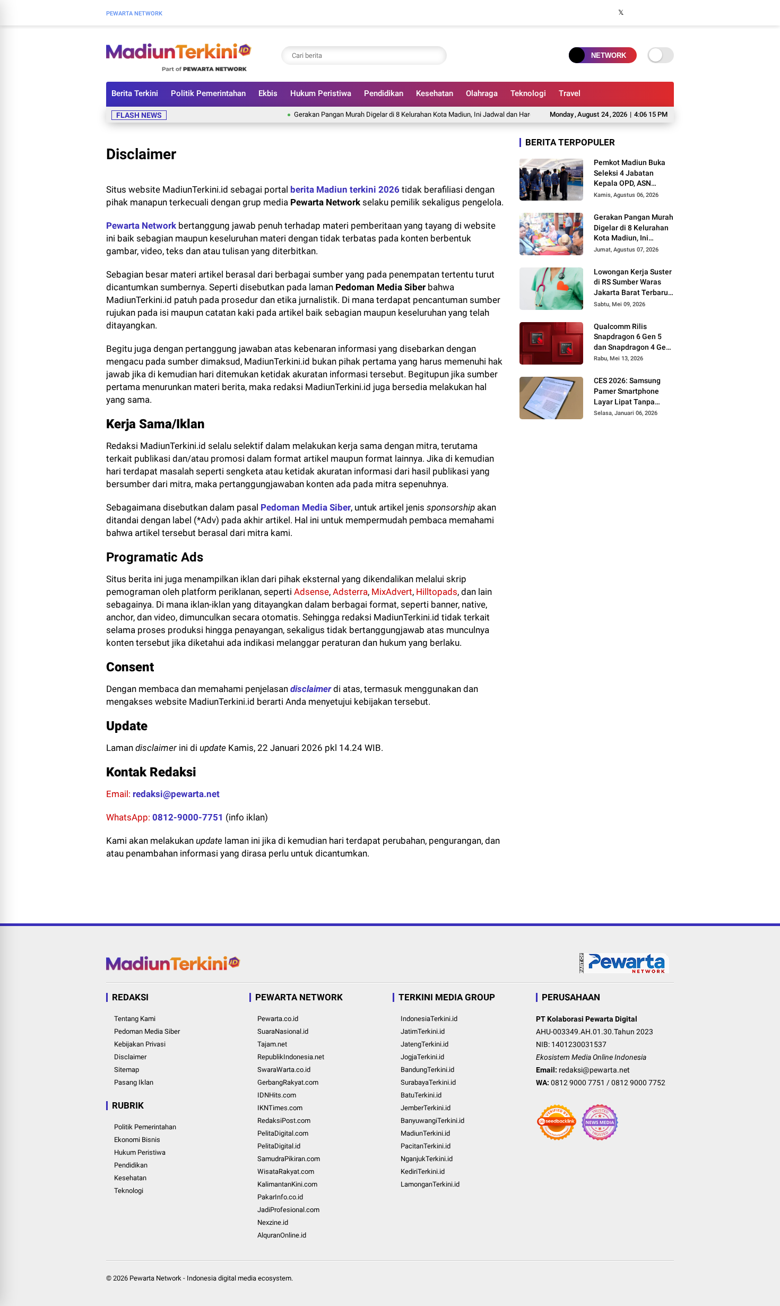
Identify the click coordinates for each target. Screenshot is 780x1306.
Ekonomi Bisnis (137, 1140)
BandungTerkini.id (427, 1070)
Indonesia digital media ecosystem (239, 1278)
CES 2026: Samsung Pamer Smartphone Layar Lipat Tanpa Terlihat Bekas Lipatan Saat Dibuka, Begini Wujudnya (632, 391)
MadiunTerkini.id (425, 1133)
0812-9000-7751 (187, 817)
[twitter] (620, 12)
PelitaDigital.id (278, 1146)
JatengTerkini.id (424, 1044)
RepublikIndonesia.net (290, 1057)
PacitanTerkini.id (425, 1146)
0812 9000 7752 (638, 1082)
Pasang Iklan (133, 1082)
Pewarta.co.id (277, 1019)
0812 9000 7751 (578, 1082)
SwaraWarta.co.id (283, 1070)
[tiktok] (668, 12)
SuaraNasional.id (282, 1031)
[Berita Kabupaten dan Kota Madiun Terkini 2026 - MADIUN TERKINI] (179, 68)
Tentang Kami (134, 1019)
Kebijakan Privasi (140, 1044)
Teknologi (528, 93)
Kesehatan (434, 93)
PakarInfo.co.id (280, 1197)
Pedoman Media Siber (306, 507)
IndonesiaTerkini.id (429, 1019)
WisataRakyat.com (285, 1171)
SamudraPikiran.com (288, 1159)
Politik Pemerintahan (208, 93)
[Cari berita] (436, 55)
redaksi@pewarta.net (176, 794)
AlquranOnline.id (281, 1235)
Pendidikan (383, 93)
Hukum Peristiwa (320, 93)
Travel (569, 93)
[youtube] (652, 12)
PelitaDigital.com (282, 1133)
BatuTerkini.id (421, 1095)
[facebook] (605, 12)
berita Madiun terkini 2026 (345, 189)
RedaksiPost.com (283, 1121)
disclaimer (310, 689)
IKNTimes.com (279, 1108)
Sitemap (126, 1070)
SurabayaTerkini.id (428, 1082)
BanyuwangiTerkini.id (432, 1121)
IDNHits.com (276, 1095)
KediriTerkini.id (423, 1171)
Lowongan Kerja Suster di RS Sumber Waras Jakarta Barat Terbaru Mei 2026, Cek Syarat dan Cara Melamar (633, 282)
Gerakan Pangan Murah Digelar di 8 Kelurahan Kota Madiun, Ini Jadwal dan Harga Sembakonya (412, 114)
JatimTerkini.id (423, 1031)
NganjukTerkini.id (427, 1159)
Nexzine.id (272, 1222)
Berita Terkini (134, 93)
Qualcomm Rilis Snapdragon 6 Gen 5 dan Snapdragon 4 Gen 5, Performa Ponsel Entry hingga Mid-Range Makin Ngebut (632, 337)
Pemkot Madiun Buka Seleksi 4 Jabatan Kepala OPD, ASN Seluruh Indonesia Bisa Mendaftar (632, 173)
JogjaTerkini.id (422, 1057)
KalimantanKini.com (287, 1184)
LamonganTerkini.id (430, 1184)
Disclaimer (130, 1057)
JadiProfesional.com (288, 1210)
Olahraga (482, 93)
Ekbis (268, 93)
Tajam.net (272, 1044)
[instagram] (636, 12)
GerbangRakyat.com (287, 1082)
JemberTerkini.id (425, 1108)
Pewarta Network (141, 225)
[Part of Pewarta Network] (624, 971)
